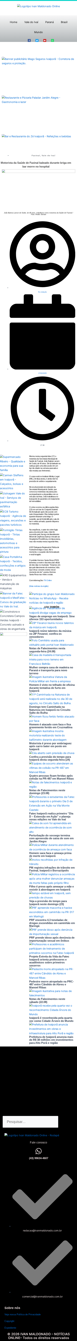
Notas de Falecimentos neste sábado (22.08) (47, 1000)
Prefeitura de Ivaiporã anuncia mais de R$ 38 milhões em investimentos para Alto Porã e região (51, 1039)
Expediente (10, 1327)
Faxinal (36, 156)
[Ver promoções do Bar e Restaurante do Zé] (36, 136)
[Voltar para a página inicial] (38, 6)
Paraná (49, 22)
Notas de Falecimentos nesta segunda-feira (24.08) (47, 650)
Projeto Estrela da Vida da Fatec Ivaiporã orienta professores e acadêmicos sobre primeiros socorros (49, 961)
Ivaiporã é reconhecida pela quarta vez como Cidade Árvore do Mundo (51, 1019)
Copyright (9, 1321)
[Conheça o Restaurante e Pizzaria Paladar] (38, 99)
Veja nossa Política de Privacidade (22, 1314)
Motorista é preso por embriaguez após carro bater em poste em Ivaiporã (50, 746)
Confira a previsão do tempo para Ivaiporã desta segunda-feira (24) (50, 758)
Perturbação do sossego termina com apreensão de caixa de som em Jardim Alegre (51, 838)
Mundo (38, 32)
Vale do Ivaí (31, 22)
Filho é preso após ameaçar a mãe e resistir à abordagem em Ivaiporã (51, 888)
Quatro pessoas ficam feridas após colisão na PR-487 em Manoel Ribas (51, 777)
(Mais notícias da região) (39, 586)
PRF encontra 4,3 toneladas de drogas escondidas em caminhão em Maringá (52, 922)
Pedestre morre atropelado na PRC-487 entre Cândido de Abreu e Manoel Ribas (51, 984)
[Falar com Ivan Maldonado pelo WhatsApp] (38, 1151)
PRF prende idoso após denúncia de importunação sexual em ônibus (51, 939)
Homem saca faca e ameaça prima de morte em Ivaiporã (50, 854)
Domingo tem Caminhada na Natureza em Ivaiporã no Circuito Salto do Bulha (49, 709)
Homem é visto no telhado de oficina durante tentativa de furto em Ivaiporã (52, 687)
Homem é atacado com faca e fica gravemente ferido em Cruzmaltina (50, 726)
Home (13, 22)
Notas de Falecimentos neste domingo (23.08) (47, 792)
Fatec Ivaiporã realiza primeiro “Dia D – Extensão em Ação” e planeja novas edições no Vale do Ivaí (51, 816)
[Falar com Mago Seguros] (38, 61)
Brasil (64, 22)
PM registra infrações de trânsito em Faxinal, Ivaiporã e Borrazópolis (52, 869)
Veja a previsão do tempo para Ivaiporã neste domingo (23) (48, 903)
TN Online (47, 580)
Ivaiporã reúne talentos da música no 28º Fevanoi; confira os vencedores (50, 633)
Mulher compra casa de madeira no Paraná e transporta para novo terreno (51, 670)
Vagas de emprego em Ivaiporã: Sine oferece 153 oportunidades (52, 618)
